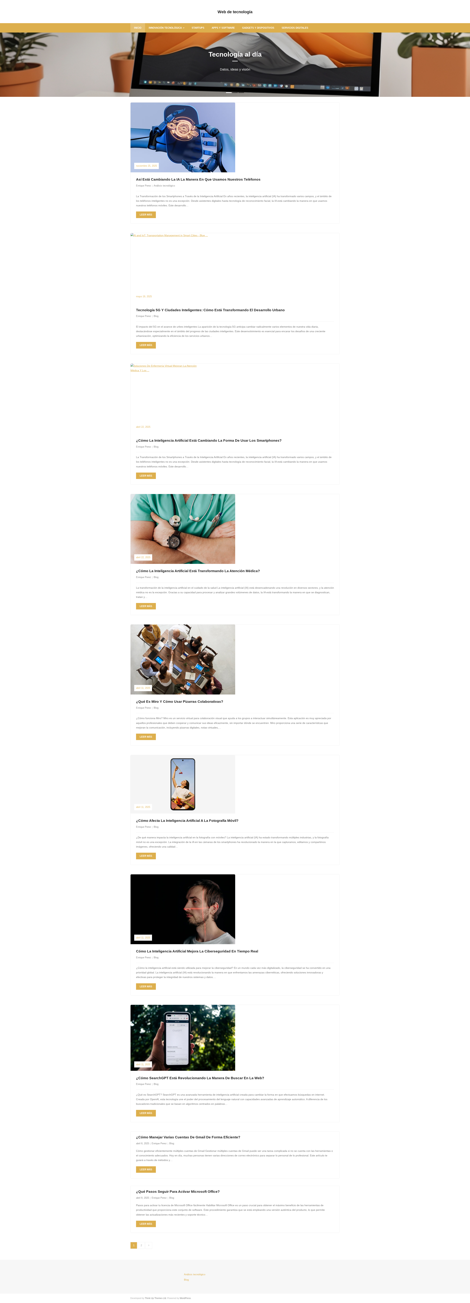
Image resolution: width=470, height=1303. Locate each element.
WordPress (185, 1298)
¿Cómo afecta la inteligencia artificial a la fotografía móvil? (187, 821)
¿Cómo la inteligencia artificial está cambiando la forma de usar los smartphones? (209, 440)
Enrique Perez (143, 185)
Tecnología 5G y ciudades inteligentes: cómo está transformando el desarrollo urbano (210, 310)
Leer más (146, 214)
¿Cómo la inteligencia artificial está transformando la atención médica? (198, 571)
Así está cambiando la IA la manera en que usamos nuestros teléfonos (198, 179)
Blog (156, 316)
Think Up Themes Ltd (155, 1298)
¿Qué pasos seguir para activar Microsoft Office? (178, 1191)
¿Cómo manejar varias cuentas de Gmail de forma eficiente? (188, 1137)
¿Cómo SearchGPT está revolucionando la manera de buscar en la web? (200, 1078)
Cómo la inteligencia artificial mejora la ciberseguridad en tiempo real (197, 951)
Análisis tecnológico (164, 185)
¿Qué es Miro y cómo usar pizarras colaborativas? (179, 701)
